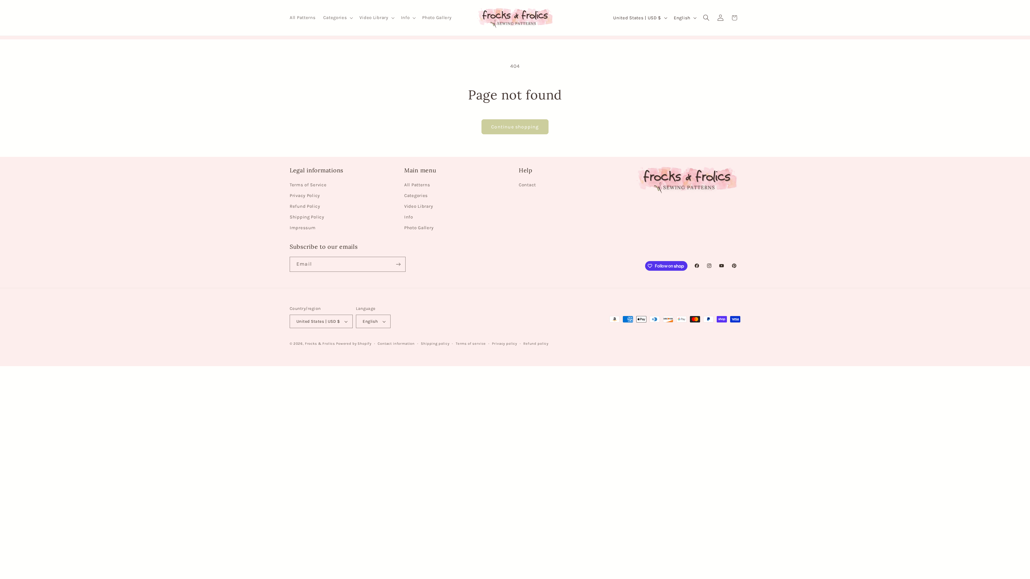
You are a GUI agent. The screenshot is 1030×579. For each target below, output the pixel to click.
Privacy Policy (305, 195)
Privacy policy (504, 344)
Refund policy (536, 344)
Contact (527, 184)
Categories (416, 195)
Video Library (418, 206)
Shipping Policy (307, 217)
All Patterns (417, 184)
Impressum (302, 227)
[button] (337, 18)
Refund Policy (305, 206)
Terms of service (471, 344)
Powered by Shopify (353, 344)
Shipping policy (435, 344)
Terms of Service (308, 184)
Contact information (396, 344)
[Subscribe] (398, 264)
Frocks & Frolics (320, 344)
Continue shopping (515, 127)
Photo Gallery (418, 227)
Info (408, 217)
